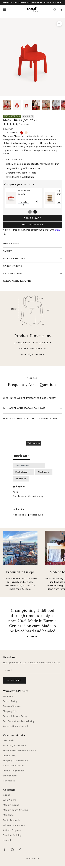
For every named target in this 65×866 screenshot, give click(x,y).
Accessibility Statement (15, 726)
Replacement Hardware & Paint (19, 750)
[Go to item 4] (36, 105)
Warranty (8, 696)
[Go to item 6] (55, 105)
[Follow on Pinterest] (20, 849)
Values (6, 794)
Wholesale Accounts (14, 825)
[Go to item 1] (7, 105)
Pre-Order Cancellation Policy (18, 721)
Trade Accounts (11, 820)
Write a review (34, 443)
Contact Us (9, 780)
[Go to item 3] (26, 105)
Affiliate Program (12, 830)
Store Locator (10, 775)
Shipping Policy (11, 711)
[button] (20, 205)
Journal (7, 840)
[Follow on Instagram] (12, 849)
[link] (11, 198)
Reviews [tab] (21, 456)
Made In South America (15, 810)
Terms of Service (12, 706)
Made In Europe (11, 804)
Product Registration (13, 770)
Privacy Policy (10, 701)
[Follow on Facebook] (4, 849)
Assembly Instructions (32, 354)
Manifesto (8, 815)
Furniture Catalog (12, 835)
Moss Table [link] (24, 190)
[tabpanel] (34, 492)
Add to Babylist (33, 224)
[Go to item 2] (17, 105)
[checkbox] (21, 478)
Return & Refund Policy (15, 716)
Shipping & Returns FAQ (15, 760)
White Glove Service (13, 765)
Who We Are (9, 799)
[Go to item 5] (46, 105)
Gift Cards (8, 740)
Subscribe (14, 680)
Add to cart (32, 218)
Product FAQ (9, 755)
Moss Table (30, 172)
